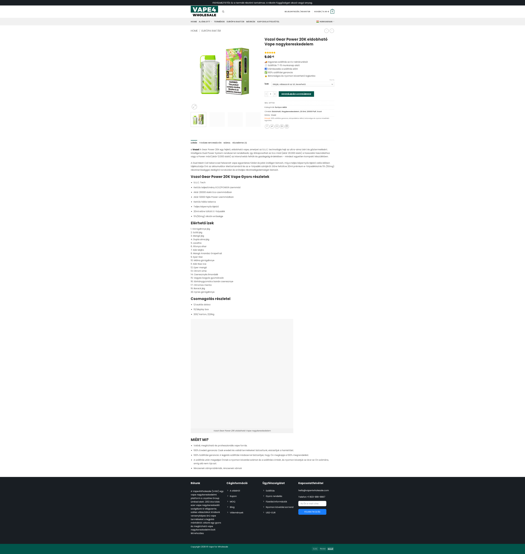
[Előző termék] (332, 31)
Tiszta (331, 80)
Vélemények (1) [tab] (239, 143)
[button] (324, 11)
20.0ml (303, 111)
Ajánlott (204, 21)
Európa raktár (235, 21)
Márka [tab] (227, 143)
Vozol (319, 111)
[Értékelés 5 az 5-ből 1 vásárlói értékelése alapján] (299, 52)
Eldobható (276, 111)
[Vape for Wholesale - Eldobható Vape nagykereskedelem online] (204, 11)
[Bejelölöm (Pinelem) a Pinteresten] (282, 126)
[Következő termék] (326, 31)
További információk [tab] (210, 143)
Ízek (267, 84)
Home (194, 21)
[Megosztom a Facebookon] (267, 126)
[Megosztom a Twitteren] (272, 126)
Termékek (219, 21)
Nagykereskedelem (290, 111)
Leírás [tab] (194, 143)
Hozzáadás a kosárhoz (296, 94)
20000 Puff (311, 111)
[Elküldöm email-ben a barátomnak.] (277, 126)
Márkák (250, 21)
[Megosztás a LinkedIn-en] (287, 126)
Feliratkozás (312, 511)
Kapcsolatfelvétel (268, 21)
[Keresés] (223, 11)
